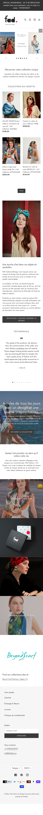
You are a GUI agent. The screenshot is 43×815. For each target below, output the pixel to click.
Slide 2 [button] (15, 382)
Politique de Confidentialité (14, 715)
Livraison (7, 709)
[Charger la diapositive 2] (18, 58)
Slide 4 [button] (19, 382)
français (15, 768)
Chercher (7, 697)
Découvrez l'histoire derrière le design (21, 319)
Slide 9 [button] (30, 382)
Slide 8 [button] (28, 382)
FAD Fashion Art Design (17, 794)
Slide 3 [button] (17, 382)
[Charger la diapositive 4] (22, 58)
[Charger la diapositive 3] (20, 58)
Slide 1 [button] (13, 382)
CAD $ (26, 768)
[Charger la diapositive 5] (24, 58)
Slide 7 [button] (26, 382)
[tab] (13, 382)
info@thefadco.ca (10, 753)
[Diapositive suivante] (36, 58)
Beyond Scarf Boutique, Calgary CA (15, 679)
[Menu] (39, 19)
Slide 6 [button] (24, 382)
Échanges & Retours (11, 703)
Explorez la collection (21, 432)
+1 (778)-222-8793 (11, 748)
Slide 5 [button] (21, 382)
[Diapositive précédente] (6, 58)
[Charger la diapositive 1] (16, 58)
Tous (21, 191)
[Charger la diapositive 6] (26, 58)
